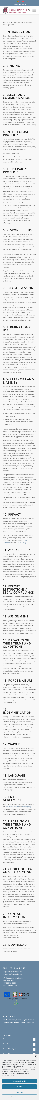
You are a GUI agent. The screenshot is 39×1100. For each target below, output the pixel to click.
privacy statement (12, 807)
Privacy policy (19, 1097)
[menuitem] (28, 10)
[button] (36, 1057)
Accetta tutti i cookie (19, 1081)
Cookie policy (29, 1097)
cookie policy (26, 807)
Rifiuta (19, 1087)
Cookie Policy (10, 1097)
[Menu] (33, 10)
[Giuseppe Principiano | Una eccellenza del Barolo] (16, 10)
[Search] (28, 10)
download (15, 949)
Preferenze (19, 1092)
